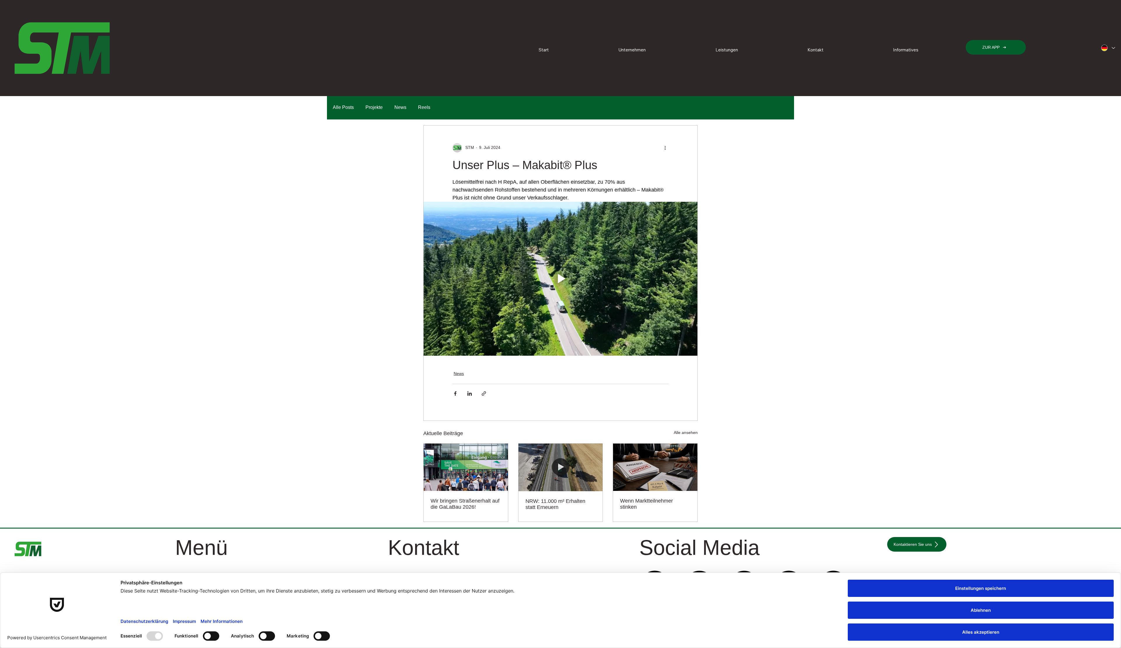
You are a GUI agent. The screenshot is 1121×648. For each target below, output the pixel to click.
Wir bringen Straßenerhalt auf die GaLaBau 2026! (465, 504)
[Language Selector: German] (1108, 48)
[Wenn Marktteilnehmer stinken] (655, 467)
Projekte (374, 107)
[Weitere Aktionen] (665, 147)
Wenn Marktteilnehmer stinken (646, 504)
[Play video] (560, 279)
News (400, 107)
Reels (424, 107)
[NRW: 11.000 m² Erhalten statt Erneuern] (560, 467)
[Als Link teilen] (484, 393)
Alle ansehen (686, 432)
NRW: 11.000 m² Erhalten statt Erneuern (555, 504)
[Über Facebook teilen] (455, 393)
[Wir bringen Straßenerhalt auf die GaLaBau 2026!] (466, 467)
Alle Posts (343, 107)
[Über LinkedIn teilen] (469, 393)
